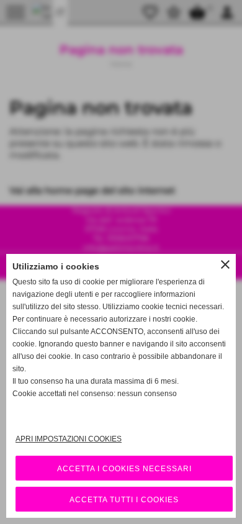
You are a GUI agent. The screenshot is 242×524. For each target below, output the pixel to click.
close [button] (225, 264)
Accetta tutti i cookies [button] (124, 499)
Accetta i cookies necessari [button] (124, 468)
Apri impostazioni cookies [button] (69, 439)
